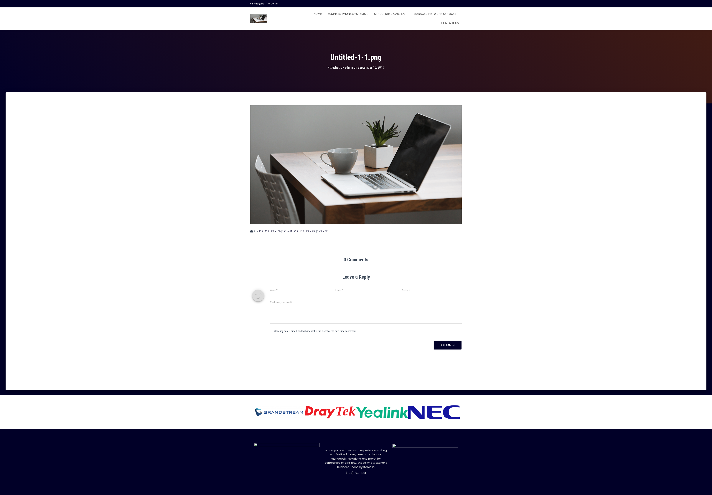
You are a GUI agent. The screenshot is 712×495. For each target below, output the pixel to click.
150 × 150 (264, 231)
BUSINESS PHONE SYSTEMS (347, 14)
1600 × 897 (323, 231)
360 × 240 (311, 231)
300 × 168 (276, 231)
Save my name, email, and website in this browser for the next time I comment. (315, 331)
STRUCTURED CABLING (390, 14)
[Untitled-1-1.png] (356, 164)
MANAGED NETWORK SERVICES (435, 14)
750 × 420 (299, 231)
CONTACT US (450, 23)
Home (318, 14)
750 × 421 (287, 231)
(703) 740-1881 (273, 3)
